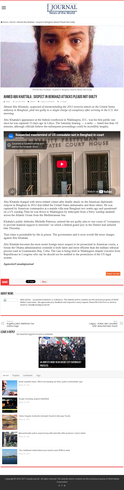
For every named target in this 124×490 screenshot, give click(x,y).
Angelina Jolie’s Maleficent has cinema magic (20, 323)
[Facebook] (62, 485)
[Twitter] (64, 485)
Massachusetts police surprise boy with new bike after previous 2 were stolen (52, 433)
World (12, 22)
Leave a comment (47, 102)
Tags (38, 375)
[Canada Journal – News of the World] (62, 8)
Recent (6, 375)
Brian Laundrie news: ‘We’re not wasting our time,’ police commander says (51, 382)
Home (5, 22)
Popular (16, 375)
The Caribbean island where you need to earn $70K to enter (44, 450)
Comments (28, 375)
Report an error (113, 274)
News (8, 102)
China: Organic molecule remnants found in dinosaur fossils (44, 416)
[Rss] (59, 485)
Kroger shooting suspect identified (34, 399)
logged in (32, 334)
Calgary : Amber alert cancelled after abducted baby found (103, 323)
